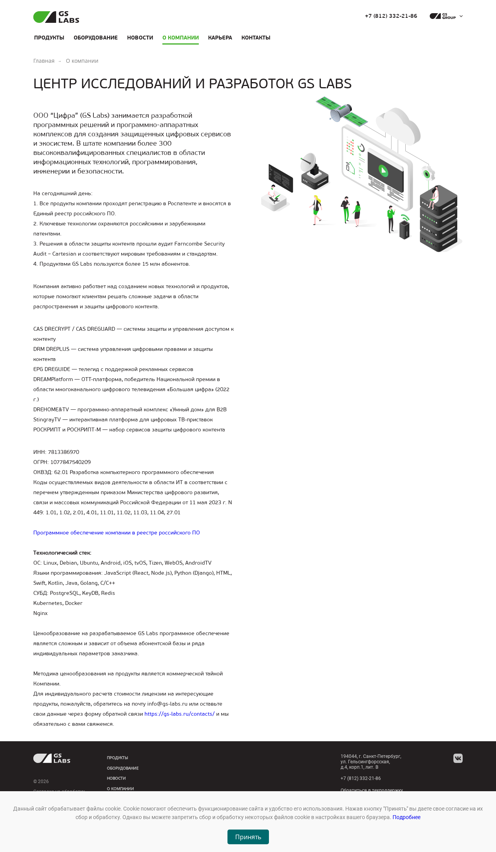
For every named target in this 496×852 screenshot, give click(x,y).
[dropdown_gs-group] (444, 16)
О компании (180, 37)
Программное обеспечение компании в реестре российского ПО (116, 532)
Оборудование (96, 37)
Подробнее (406, 817)
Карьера (220, 37)
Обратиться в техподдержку (372, 790)
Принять (248, 837)
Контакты (255, 37)
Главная (44, 60)
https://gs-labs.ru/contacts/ (180, 714)
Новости (140, 37)
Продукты (49, 37)
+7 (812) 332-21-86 (391, 16)
